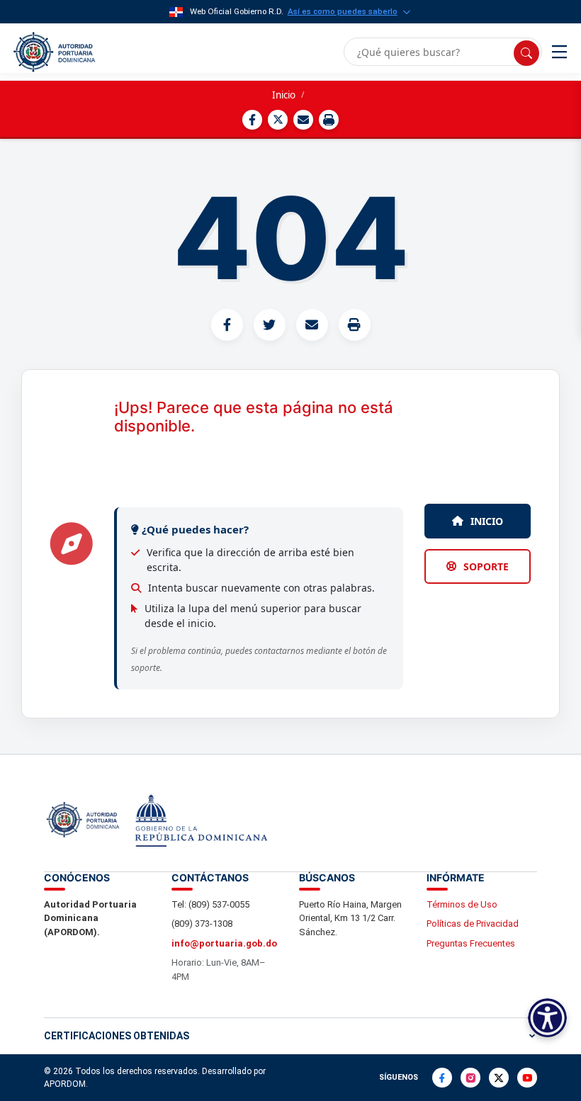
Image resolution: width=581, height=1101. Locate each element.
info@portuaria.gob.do (224, 943)
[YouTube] (527, 1078)
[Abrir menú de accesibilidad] (547, 1017)
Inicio (283, 95)
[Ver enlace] (53, 52)
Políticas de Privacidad (473, 923)
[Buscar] (526, 53)
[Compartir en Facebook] (252, 120)
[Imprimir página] (329, 120)
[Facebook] (442, 1078)
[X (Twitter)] (499, 1078)
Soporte (486, 566)
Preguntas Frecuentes (471, 943)
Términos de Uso (462, 904)
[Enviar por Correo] (303, 120)
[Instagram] (470, 1078)
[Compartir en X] (278, 120)
